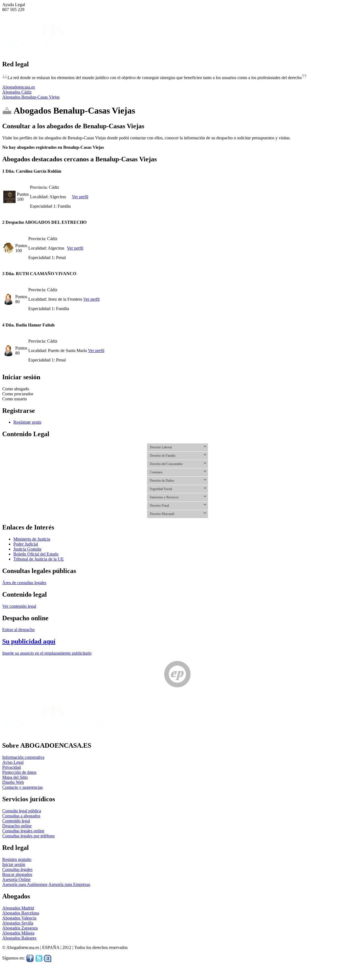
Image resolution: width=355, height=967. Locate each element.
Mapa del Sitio (15, 777)
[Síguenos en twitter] (39, 958)
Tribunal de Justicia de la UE (38, 559)
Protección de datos (19, 772)
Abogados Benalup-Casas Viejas (31, 97)
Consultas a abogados (21, 815)
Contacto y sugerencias (22, 787)
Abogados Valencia (19, 918)
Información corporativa (23, 757)
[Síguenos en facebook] (30, 958)
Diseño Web (13, 782)
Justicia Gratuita (27, 549)
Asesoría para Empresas (69, 884)
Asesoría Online (16, 879)
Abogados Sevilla (17, 923)
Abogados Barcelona (20, 913)
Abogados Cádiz (17, 92)
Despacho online (17, 825)
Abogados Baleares (19, 938)
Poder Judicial (25, 544)
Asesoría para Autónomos (24, 884)
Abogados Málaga (18, 933)
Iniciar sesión (13, 864)
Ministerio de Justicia (31, 539)
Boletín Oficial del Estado (36, 554)
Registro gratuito (16, 859)
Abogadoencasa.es (18, 87)
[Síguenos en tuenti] (47, 958)
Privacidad (11, 767)
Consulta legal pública (21, 810)
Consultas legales (17, 869)
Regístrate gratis (27, 422)
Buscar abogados (17, 874)
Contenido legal (16, 820)
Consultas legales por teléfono (28, 835)
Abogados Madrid (18, 908)
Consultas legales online (23, 830)
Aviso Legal (13, 762)
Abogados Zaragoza (20, 928)
